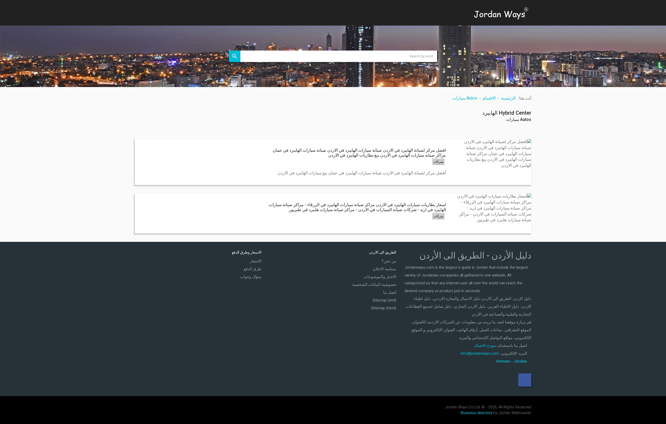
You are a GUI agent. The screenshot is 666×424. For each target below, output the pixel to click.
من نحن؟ (389, 261)
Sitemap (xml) (384, 300)
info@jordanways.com (479, 353)
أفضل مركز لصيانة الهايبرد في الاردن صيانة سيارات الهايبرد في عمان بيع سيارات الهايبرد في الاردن (362, 172)
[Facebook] (524, 380)
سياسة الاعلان (384, 269)
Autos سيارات (518, 119)
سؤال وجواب (250, 276)
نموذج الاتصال (485, 345)
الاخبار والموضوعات (380, 276)
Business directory (476, 412)
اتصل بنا (389, 292)
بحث (234, 56)
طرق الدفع (252, 269)
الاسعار (255, 261)
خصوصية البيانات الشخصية (374, 284)
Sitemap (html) (383, 308)
